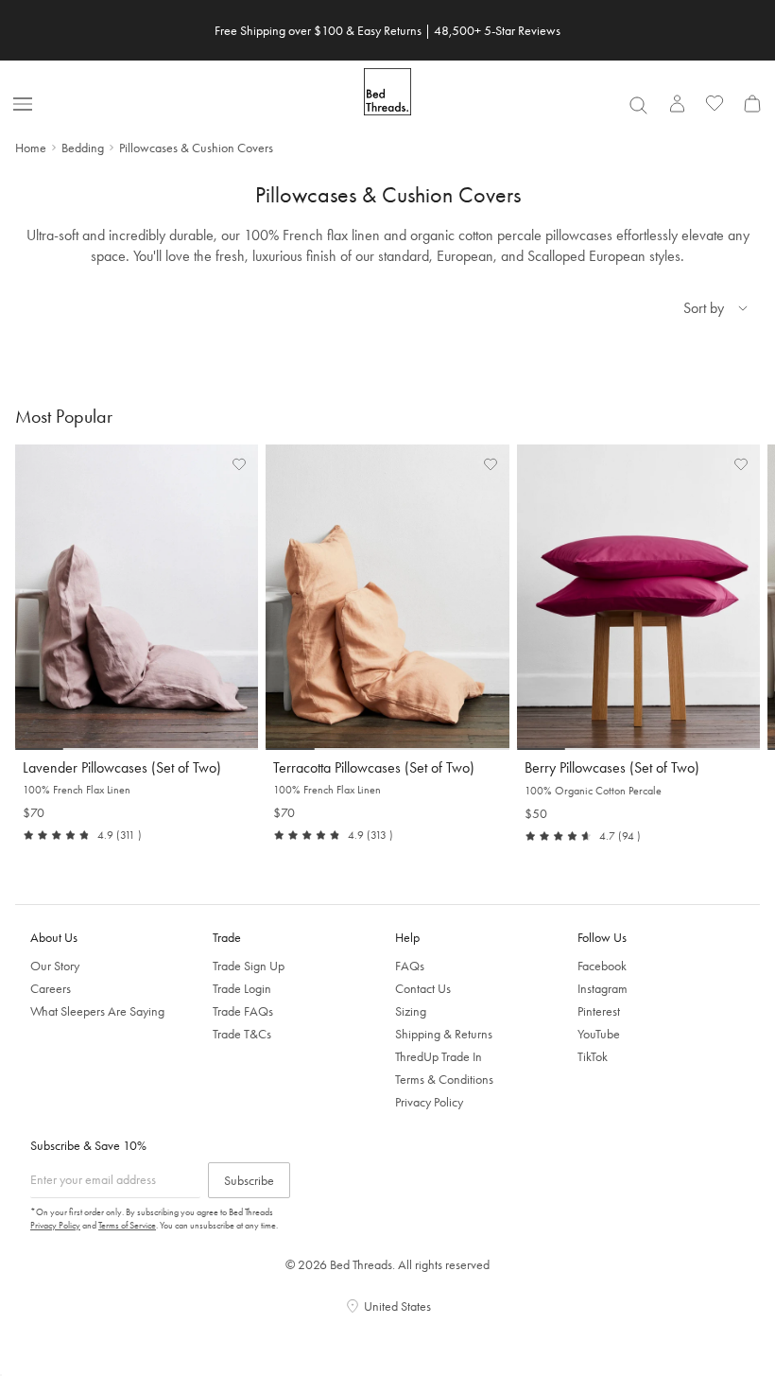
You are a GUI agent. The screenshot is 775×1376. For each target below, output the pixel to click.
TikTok (592, 1056)
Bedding (82, 147)
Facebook (602, 965)
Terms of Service (127, 1225)
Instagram (602, 988)
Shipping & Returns (443, 1033)
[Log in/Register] (677, 103)
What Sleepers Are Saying (97, 1010)
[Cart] (752, 103)
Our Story (54, 965)
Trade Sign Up (248, 965)
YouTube (598, 1033)
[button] (239, 463)
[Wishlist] (714, 103)
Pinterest (598, 1010)
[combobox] (638, 105)
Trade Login (242, 988)
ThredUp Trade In (438, 1056)
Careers (50, 988)
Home (30, 147)
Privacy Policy (429, 1101)
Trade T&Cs (242, 1033)
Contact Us (423, 988)
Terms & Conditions (444, 1079)
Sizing (410, 1010)
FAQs (409, 965)
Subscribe (249, 1180)
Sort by (703, 308)
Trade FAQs (243, 1010)
